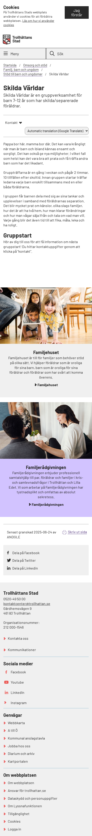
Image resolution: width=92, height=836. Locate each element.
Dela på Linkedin (25, 568)
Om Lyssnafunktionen (25, 806)
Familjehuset (48, 385)
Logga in (14, 829)
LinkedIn (17, 692)
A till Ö (13, 730)
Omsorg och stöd (35, 65)
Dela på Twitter (24, 560)
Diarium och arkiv (21, 753)
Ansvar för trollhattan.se (27, 790)
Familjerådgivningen (48, 504)
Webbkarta (16, 723)
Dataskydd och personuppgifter (32, 798)
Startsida (10, 65)
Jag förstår (76, 12)
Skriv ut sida (77, 532)
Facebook (18, 672)
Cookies (14, 821)
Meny (14, 53)
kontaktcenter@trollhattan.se (26, 603)
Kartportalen (18, 761)
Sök (60, 53)
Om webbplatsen (21, 783)
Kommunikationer (22, 649)
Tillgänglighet (18, 813)
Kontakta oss (18, 638)
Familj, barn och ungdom (21, 70)
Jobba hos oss (19, 746)
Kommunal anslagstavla (26, 738)
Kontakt (11, 122)
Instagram (19, 703)
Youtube (17, 682)
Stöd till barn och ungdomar (22, 74)
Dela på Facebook (26, 553)
